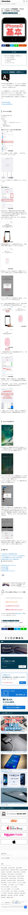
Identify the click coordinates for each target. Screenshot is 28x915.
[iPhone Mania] (6, 1)
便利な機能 (5, 620)
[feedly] (19, 638)
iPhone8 (4, 876)
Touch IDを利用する (11, 59)
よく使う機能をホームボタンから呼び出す (11, 557)
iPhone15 (12, 878)
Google (16, 871)
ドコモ (21, 891)
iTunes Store (5, 622)
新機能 (3, 895)
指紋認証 (21, 622)
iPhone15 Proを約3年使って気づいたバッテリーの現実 (13, 751)
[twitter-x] (8, 638)
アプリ (4, 884)
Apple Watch (14, 869)
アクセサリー (12, 882)
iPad (3, 874)
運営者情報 (7, 902)
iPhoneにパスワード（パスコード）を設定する (13, 555)
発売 (21, 895)
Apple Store (5, 869)
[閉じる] (26, 900)
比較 (10, 895)
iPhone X (20, 878)
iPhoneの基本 (4, 567)
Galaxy (9, 871)
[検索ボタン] (24, 1)
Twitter (3, 882)
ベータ (4, 893)
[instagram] (11, 638)
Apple (19, 867)
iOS (23, 871)
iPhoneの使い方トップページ (8, 565)
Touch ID (11, 622)
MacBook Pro (11, 880)
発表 (3, 897)
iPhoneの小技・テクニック (8, 570)
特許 (16, 895)
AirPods (4, 867)
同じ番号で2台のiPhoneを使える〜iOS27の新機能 (12, 787)
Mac (3, 880)
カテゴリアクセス (11, 62)
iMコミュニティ (18, 613)
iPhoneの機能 (4, 568)
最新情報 (17, 620)
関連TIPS (9, 61)
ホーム (3, 902)
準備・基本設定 (11, 620)
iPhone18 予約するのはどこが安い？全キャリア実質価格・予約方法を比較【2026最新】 (17, 584)
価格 (16, 893)
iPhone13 (20, 876)
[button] (3, 45)
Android (11, 867)
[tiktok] (14, 638)
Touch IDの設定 (10, 57)
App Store (23, 869)
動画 (22, 893)
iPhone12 (11, 876)
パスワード (16, 622)
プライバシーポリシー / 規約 (7, 904)
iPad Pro (10, 874)
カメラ (11, 884)
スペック (14, 886)
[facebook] (6, 638)
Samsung (20, 880)
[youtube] (17, 638)
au (3, 871)
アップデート (21, 882)
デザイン (14, 891)
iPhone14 (4, 878)
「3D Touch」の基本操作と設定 (9, 553)
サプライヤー (5, 886)
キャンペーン (19, 884)
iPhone (18, 874)
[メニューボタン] (26, 1)
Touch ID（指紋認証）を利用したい (13, 55)
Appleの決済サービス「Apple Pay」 (10, 559)
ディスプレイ (5, 891)
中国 (10, 893)
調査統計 (10, 897)
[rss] (22, 638)
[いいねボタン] (3, 575)
